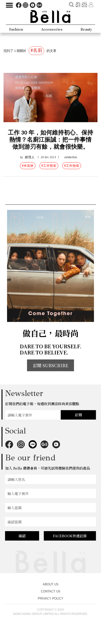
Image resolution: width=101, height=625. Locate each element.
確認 (22, 535)
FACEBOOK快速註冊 (70, 535)
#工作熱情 (71, 165)
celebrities (70, 157)
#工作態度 (48, 165)
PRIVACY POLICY (50, 598)
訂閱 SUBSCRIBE (50, 365)
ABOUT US (50, 584)
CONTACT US (50, 591)
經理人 (30, 157)
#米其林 (28, 165)
